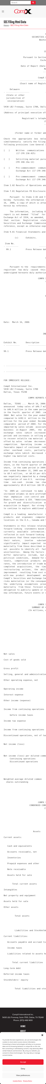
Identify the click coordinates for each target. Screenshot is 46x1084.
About (23, 1030)
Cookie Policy (17, 1081)
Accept (23, 1062)
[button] (42, 1035)
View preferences (23, 1075)
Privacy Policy (27, 1081)
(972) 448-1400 (26, 1020)
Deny (23, 1069)
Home (6, 25)
